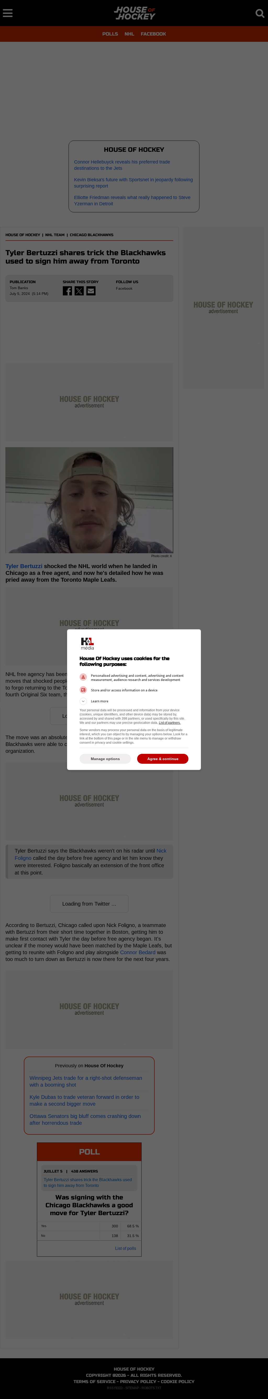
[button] (134, 701)
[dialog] (134, 699)
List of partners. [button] (170, 723)
